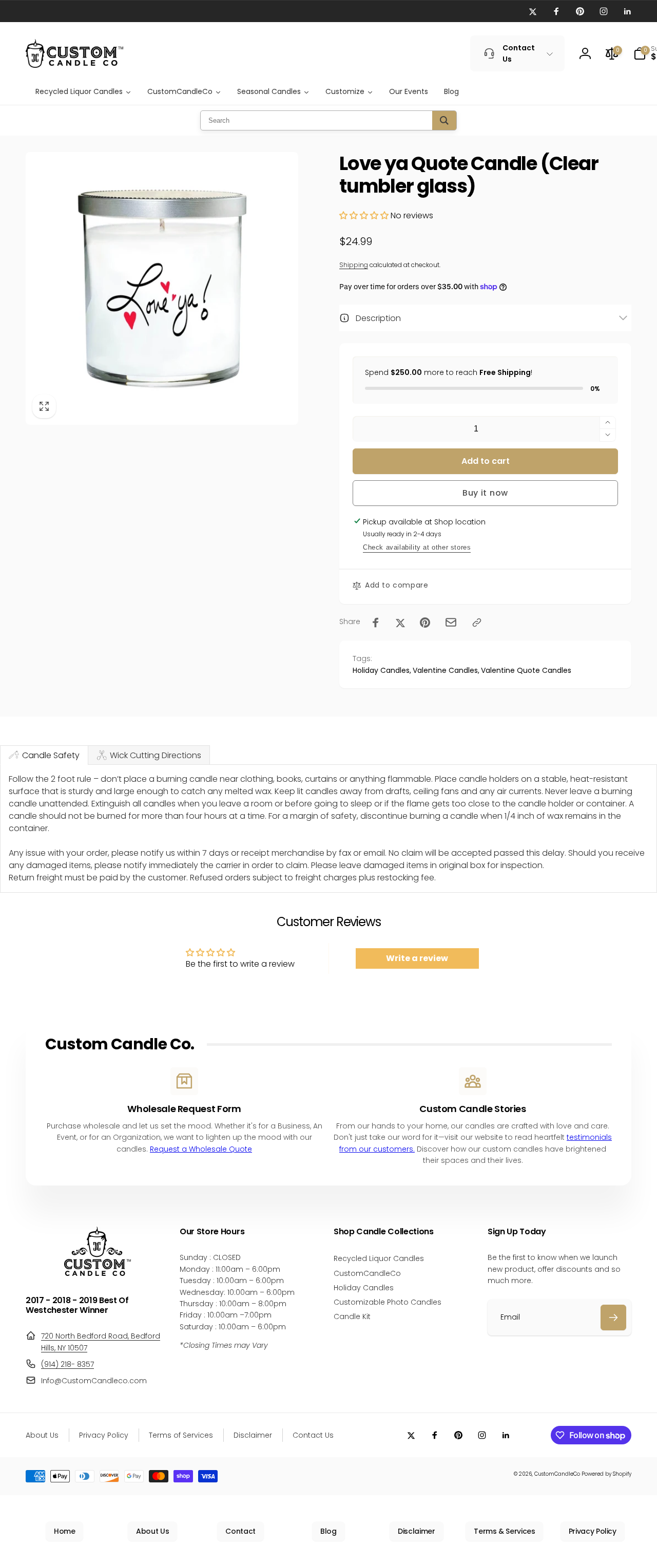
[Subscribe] (613, 1317)
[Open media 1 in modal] (162, 288)
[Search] (444, 120)
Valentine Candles (445, 670)
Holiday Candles (381, 670)
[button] (364, 215)
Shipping (353, 264)
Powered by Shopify (606, 1474)
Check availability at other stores (417, 547)
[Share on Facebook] (376, 622)
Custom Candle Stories (472, 1109)
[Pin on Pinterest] (425, 622)
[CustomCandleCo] (97, 1273)
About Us (152, 1531)
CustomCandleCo (557, 1474)
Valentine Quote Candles (526, 670)
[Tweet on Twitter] (400, 622)
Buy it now (485, 493)
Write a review (417, 958)
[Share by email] (451, 622)
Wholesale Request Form (184, 1109)
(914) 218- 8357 (67, 1364)
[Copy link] (477, 622)
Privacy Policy (592, 1531)
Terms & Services (504, 1531)
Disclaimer (416, 1531)
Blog (328, 1531)
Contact (240, 1531)
